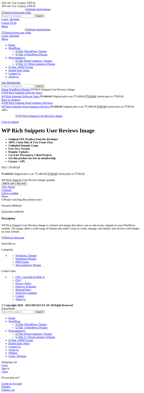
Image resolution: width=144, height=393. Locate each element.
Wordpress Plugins (25, 258)
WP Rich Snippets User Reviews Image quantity (28, 180)
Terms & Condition (26, 292)
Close (4, 365)
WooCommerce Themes (38, 60)
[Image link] (12, 237)
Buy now (21, 183)
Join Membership (11, 82)
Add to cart (8, 183)
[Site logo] (13, 12)
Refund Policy (23, 289)
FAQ (18, 280)
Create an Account (11, 383)
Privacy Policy (23, 283)
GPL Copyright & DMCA (30, 277)
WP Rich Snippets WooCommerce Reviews (26, 106)
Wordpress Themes (26, 255)
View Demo (8, 186)
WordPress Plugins (37, 54)
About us (20, 299)
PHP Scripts (22, 261)
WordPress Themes (36, 51)
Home (5, 89)
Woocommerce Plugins (28, 265)
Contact (19, 296)
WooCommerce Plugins (42, 64)
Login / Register (17, 356)
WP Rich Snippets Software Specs (20, 96)
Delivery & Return (25, 286)
